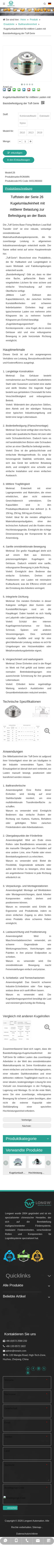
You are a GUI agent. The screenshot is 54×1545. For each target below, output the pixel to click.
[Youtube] (28, 1369)
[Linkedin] (39, 1369)
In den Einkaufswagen (18, 160)
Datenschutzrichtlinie (27, 1534)
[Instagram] (28, 1373)
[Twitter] (44, 1369)
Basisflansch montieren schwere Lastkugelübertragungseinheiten (37, 1173)
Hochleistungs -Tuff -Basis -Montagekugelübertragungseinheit (18, 1173)
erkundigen (16, 153)
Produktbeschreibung (18, 188)
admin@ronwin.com (16, 1351)
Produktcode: (12, 181)
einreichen (12, 1508)
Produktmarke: (12, 177)
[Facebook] (33, 1369)
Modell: (9, 172)
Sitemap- (37, 1527)
